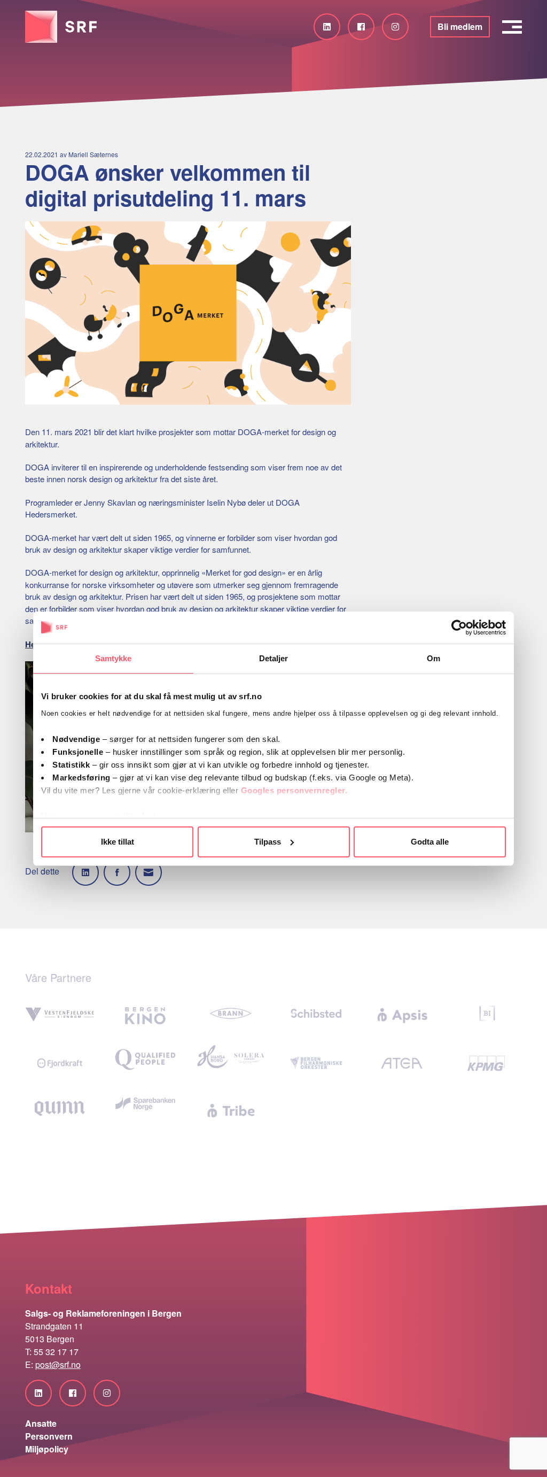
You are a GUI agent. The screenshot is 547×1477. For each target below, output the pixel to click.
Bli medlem (459, 26)
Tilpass (267, 841)
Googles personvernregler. (294, 790)
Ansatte (41, 1423)
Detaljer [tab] (273, 658)
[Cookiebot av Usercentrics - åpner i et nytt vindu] (459, 628)
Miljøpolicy (46, 1449)
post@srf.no (58, 1364)
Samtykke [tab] (113, 658)
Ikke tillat (117, 841)
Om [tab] (433, 658)
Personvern (49, 1436)
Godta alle (430, 841)
